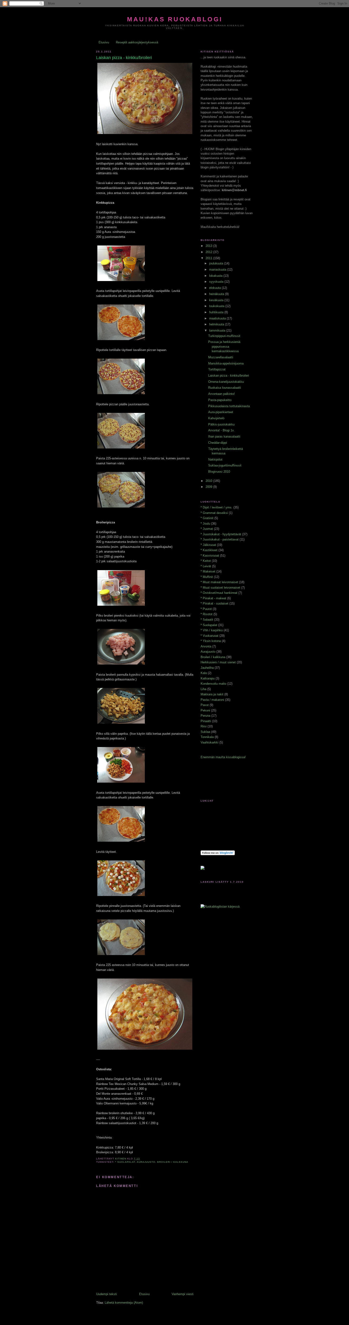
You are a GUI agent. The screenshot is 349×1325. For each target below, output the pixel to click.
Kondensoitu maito (213, 683)
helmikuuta (217, 324)
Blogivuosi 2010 (219, 471)
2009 (209, 487)
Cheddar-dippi (217, 442)
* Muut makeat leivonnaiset (219, 582)
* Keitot (206, 561)
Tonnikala (207, 737)
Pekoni (205, 710)
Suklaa (205, 732)
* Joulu (205, 523)
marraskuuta (218, 269)
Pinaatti (206, 721)
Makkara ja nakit (212, 694)
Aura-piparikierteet (220, 412)
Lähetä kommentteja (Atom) (124, 1302)
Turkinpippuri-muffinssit (224, 336)
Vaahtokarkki (209, 742)
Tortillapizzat (217, 369)
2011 (209, 258)
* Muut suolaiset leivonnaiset (220, 587)
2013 (209, 246)
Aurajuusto (146, 1162)
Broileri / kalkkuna (172, 1162)
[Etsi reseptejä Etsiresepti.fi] (220, 906)
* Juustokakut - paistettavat (220, 539)
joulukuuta (216, 263)
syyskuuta (216, 281)
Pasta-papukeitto (219, 400)
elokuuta (215, 288)
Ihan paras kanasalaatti (224, 436)
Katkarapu (208, 678)
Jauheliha (207, 667)
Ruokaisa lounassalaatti (224, 387)
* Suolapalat (125, 1162)
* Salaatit (207, 619)
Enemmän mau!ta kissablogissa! (223, 757)
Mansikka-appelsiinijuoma (226, 363)
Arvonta (206, 646)
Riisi (204, 726)
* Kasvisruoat (210, 555)
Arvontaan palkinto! (221, 394)
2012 (209, 252)
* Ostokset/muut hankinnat (219, 593)
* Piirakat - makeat (213, 598)
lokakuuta (216, 275)
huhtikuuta (216, 312)
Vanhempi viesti (182, 1294)
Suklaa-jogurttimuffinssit (224, 465)
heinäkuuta (217, 294)
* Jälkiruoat (208, 545)
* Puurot (206, 609)
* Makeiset (208, 571)
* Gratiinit (207, 518)
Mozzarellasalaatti (220, 357)
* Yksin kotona (211, 641)
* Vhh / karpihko (212, 630)
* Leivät (206, 566)
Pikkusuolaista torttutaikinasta (229, 406)
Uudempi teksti (106, 1294)
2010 (209, 481)
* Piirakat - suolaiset (214, 603)
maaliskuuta (218, 318)
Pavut (205, 705)
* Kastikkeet (209, 550)
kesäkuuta (216, 300)
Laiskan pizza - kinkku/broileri (228, 375)
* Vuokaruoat (209, 635)
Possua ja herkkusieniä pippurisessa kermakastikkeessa (224, 346)
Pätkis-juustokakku (221, 424)
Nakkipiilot (215, 459)
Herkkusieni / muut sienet (218, 662)
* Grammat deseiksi (214, 513)
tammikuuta (217, 330)
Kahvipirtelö (216, 418)
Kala (204, 673)
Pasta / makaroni (212, 700)
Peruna (205, 715)
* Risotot (206, 614)
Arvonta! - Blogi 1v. (221, 430)
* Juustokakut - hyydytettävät (221, 534)
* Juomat (207, 529)
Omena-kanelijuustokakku (226, 381)
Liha (203, 689)
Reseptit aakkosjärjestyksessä (137, 42)
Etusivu (104, 42)
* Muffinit (207, 577)
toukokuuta (217, 306)
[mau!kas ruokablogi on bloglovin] (218, 854)
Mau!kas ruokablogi (174, 19)
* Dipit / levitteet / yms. (216, 507)
